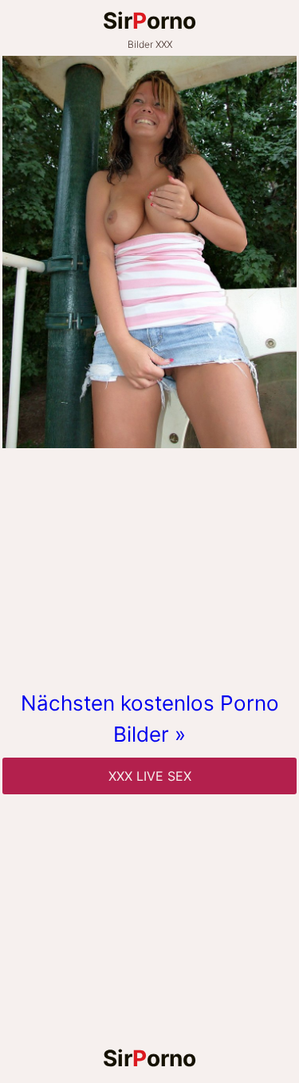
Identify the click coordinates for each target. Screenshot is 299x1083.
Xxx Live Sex (149, 776)
